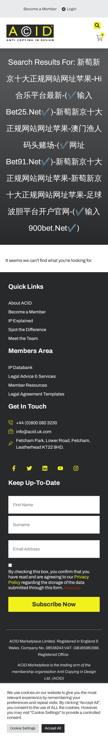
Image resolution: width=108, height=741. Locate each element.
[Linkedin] (44, 468)
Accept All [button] (53, 728)
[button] (97, 25)
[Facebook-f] (13, 468)
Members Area (30, 350)
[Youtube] (60, 468)
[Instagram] (75, 468)
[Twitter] (29, 468)
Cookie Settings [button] (22, 728)
